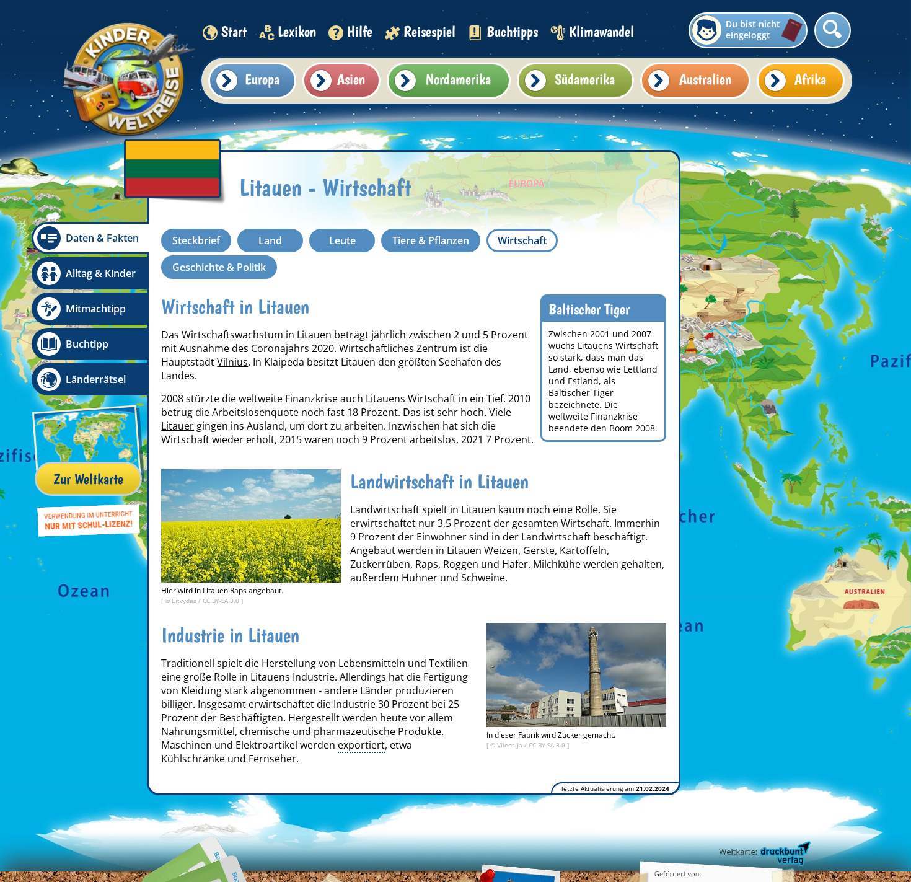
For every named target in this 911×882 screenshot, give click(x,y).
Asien (351, 79)
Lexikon (297, 31)
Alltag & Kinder (101, 273)
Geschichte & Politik (219, 267)
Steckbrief (196, 240)
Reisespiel (429, 31)
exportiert (361, 745)
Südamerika (585, 79)
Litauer (177, 426)
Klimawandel (601, 31)
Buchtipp (87, 344)
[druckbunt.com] (763, 854)
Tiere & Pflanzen (430, 240)
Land (270, 240)
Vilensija (510, 745)
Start (234, 31)
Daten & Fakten (102, 238)
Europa (262, 79)
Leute (342, 240)
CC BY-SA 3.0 (222, 600)
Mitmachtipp (96, 308)
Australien (705, 79)
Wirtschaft (522, 240)
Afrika (810, 79)
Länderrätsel (96, 379)
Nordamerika (458, 79)
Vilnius (232, 362)
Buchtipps (512, 31)
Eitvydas (185, 600)
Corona (268, 348)
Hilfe (359, 31)
